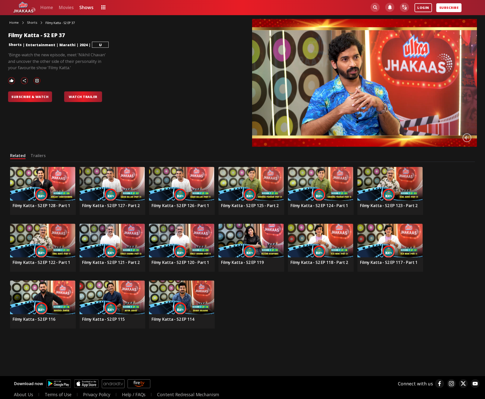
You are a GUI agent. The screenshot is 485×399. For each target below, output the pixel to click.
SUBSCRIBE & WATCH (29, 96)
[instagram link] (451, 383)
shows (86, 7)
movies (66, 7)
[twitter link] (463, 383)
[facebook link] (439, 383)
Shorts (15, 44)
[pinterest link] (475, 383)
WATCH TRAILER (83, 96)
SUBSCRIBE (448, 7)
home (46, 7)
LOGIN (423, 7)
